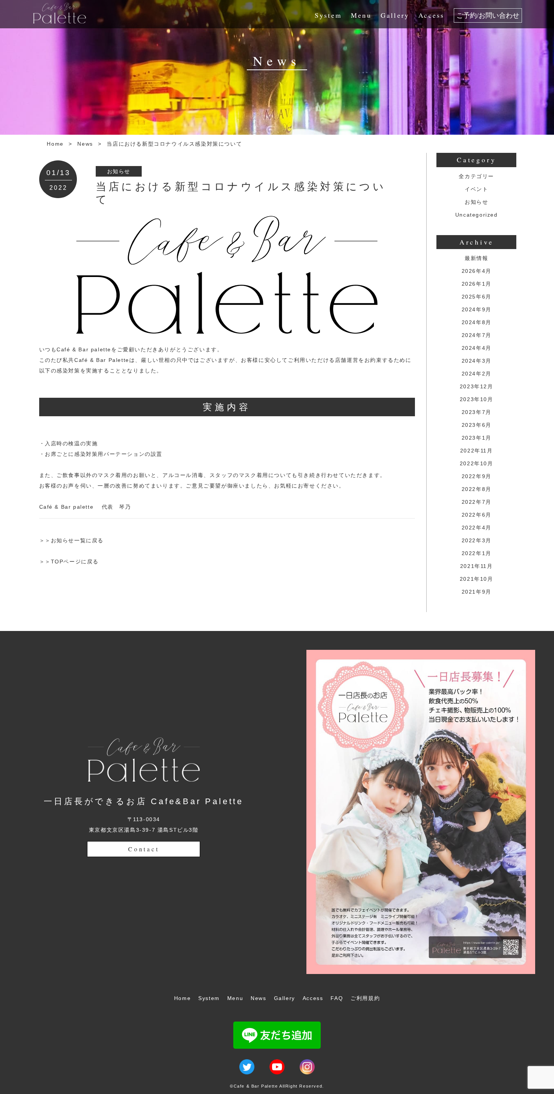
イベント (476, 189)
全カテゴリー (476, 176)
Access (431, 15)
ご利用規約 (365, 998)
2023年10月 (476, 399)
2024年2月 (476, 374)
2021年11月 (476, 566)
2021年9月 (476, 592)
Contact (143, 849)
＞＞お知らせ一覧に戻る (71, 540)
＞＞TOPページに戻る (69, 562)
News (85, 144)
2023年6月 (476, 425)
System (328, 15)
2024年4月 (476, 348)
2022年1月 (476, 553)
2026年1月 (476, 284)
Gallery (395, 15)
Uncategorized (476, 215)
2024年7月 (476, 335)
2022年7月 (476, 502)
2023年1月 (476, 438)
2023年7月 (476, 412)
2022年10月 (476, 463)
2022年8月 (476, 489)
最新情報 (476, 258)
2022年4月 (476, 528)
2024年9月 (476, 309)
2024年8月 (476, 322)
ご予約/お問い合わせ (487, 15)
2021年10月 (476, 579)
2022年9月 (476, 476)
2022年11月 (476, 451)
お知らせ (118, 171)
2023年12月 (476, 386)
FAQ (337, 998)
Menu (361, 15)
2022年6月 (476, 515)
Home (55, 144)
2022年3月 (476, 540)
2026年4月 (476, 271)
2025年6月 (476, 297)
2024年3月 (476, 361)
